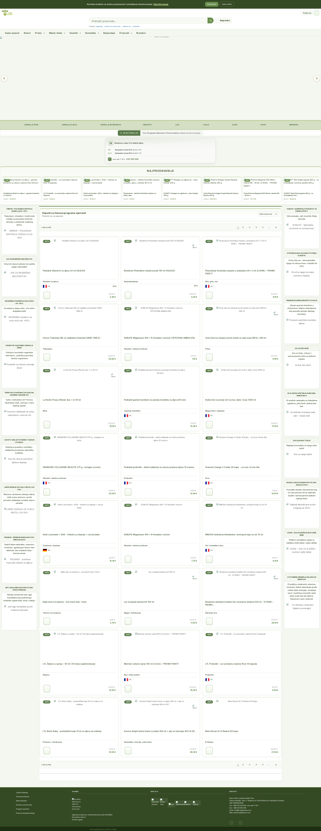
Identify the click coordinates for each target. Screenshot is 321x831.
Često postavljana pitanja (25, 813)
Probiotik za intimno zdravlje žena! (19, 346)
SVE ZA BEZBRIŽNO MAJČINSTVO (19, 259)
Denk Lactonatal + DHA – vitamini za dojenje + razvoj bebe (71, 534)
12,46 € (193, 426)
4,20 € (194, 297)
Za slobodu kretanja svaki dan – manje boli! (301, 394)
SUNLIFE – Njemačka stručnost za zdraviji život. (302, 210)
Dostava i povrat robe (24, 805)
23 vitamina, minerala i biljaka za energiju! (301, 578)
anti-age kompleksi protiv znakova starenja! (19, 589)
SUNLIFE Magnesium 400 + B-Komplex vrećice (147, 534)
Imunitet (73, 33)
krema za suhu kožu (113, 26)
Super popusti (12, 33)
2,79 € (113, 623)
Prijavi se (307, 13)
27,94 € (274, 752)
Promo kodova (172, 133)
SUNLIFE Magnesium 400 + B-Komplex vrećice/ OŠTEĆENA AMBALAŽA (159, 338)
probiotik (136, 26)
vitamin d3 (127, 26)
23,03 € (112, 493)
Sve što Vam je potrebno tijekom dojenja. (19, 441)
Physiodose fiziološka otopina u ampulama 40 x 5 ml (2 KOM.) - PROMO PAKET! (240, 272)
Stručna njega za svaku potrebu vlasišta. (302, 254)
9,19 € (275, 297)
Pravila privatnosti (22, 797)
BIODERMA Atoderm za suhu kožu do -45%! (19, 302)
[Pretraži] (211, 21)
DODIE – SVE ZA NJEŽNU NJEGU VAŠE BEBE (301, 534)
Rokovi (27, 33)
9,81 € (275, 561)
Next (317, 78)
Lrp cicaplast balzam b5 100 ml (139, 602)
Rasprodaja (109, 33)
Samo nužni (227, 4)
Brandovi (141, 33)
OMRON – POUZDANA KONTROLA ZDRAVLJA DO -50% (19, 210)
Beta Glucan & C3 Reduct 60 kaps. (221, 731)
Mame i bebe (55, 33)
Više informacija (160, 4)
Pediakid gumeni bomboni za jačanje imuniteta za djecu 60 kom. (155, 400)
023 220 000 (132, 159)
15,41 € (113, 561)
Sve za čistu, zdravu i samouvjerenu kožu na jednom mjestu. (302, 356)
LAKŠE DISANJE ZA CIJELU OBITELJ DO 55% (19, 488)
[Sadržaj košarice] (47, 295)
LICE (177, 125)
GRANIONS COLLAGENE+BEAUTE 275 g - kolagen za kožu (71, 467)
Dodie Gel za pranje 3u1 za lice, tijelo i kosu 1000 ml (230, 400)
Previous (4, 78)
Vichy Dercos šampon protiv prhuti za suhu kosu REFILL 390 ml (235, 338)
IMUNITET (147, 125)
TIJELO (205, 125)
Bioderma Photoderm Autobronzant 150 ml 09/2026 (149, 270)
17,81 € (275, 359)
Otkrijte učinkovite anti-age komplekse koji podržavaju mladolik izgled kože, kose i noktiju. (19, 597)
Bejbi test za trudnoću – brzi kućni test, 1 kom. (65, 602)
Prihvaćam (211, 4)
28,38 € (193, 752)
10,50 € (112, 752)
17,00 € (275, 426)
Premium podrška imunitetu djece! (301, 300)
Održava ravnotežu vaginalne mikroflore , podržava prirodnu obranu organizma (19, 355)
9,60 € (275, 690)
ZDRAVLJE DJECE (69, 125)
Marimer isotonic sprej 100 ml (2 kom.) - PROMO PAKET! (151, 664)
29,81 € (275, 623)
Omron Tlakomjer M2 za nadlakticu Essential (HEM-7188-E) (71, 338)
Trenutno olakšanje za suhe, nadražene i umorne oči (19, 394)
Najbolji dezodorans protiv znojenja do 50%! (301, 483)
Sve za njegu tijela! (301, 440)
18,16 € (113, 426)
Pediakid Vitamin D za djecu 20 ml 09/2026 (64, 270)
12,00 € (275, 493)
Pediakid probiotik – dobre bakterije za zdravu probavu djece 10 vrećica (159, 467)
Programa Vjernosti (156, 133)
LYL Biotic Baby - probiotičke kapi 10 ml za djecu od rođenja (72, 731)
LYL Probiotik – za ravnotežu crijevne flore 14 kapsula (231, 664)
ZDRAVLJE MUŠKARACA (110, 125)
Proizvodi (124, 33)
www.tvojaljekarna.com (242, 813)
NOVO (263, 125)
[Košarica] (316, 13)
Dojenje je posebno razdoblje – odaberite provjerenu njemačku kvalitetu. (19, 450)
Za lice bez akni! (302, 348)
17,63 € (194, 623)
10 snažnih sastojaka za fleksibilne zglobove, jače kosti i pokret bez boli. (301, 403)
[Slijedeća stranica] (276, 227)
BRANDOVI (293, 125)
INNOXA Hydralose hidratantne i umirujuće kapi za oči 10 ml (234, 534)
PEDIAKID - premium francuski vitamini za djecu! (19, 538)
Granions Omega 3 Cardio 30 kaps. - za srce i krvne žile (232, 467)
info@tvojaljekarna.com (242, 810)
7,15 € (194, 359)
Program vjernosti (22, 809)
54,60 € (112, 359)
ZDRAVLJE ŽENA (31, 125)
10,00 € (193, 690)
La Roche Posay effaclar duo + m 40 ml (62, 400)
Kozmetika (90, 33)
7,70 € (194, 561)
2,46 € (113, 297)
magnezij (99, 26)
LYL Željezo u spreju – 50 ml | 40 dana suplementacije (69, 664)
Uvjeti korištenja (22, 793)
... (269, 227)
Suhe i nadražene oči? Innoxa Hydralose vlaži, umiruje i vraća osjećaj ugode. (19, 403)
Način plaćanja (21, 801)
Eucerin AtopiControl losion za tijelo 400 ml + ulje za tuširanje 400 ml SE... (160, 731)
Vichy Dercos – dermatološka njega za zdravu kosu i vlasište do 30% (301, 263)
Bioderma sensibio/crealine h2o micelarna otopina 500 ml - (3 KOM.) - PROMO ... (239, 603)
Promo (38, 33)
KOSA (234, 125)
